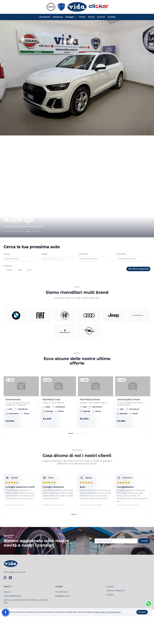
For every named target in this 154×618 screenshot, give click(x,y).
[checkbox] (5, 270)
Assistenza (58, 17)
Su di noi (101, 17)
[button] (5, 612)
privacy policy (143, 546)
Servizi (91, 17)
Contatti (111, 17)
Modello (44, 254)
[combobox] (21, 258)
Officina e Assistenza (115, 591)
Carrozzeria (83, 254)
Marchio (7, 254)
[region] (77, 405)
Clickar (82, 17)
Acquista (110, 586)
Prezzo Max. (121, 254)
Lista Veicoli (44, 17)
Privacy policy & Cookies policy (107, 612)
